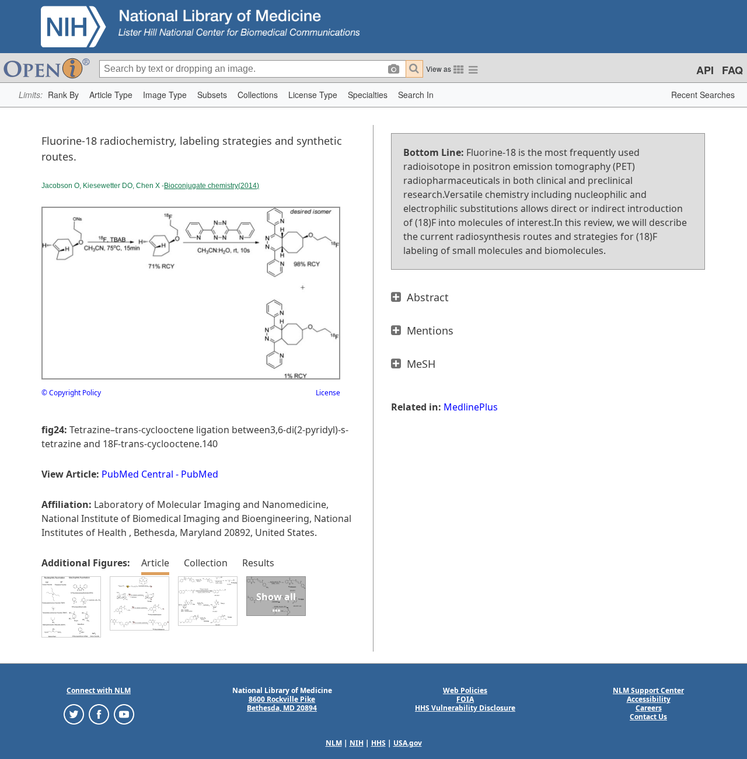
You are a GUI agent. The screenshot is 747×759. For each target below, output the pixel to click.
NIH (357, 743)
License (328, 393)
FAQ (732, 70)
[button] (63, 95)
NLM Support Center (648, 690)
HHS (378, 743)
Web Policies (465, 690)
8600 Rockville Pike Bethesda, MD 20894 (282, 703)
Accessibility (649, 699)
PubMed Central (137, 474)
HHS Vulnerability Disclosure (465, 708)
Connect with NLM (99, 690)
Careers (649, 708)
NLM (334, 743)
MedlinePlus (471, 407)
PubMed (199, 474)
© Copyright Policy (71, 393)
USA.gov (407, 743)
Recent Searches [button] (703, 94)
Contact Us (648, 717)
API (705, 70)
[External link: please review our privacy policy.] (74, 714)
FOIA (465, 699)
